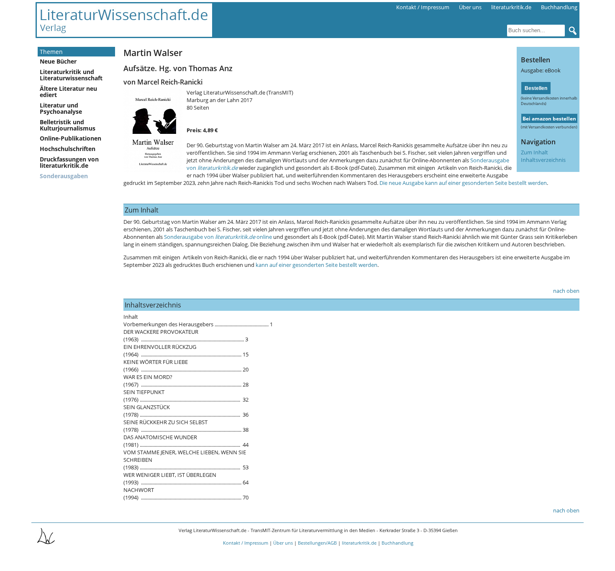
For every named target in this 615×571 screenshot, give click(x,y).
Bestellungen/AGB (317, 543)
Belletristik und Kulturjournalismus (67, 125)
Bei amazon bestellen (549, 118)
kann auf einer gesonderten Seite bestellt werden (316, 265)
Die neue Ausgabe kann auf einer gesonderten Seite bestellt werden (463, 183)
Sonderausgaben (64, 176)
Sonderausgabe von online (218, 237)
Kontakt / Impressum (422, 7)
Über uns (470, 7)
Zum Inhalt (534, 152)
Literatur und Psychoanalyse (61, 108)
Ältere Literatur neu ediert (68, 91)
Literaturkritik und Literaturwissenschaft (71, 75)
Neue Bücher (58, 61)
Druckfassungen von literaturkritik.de (69, 162)
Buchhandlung (559, 7)
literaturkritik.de (511, 7)
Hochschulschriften (67, 149)
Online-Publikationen (70, 138)
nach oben (566, 290)
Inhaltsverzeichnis (543, 160)
